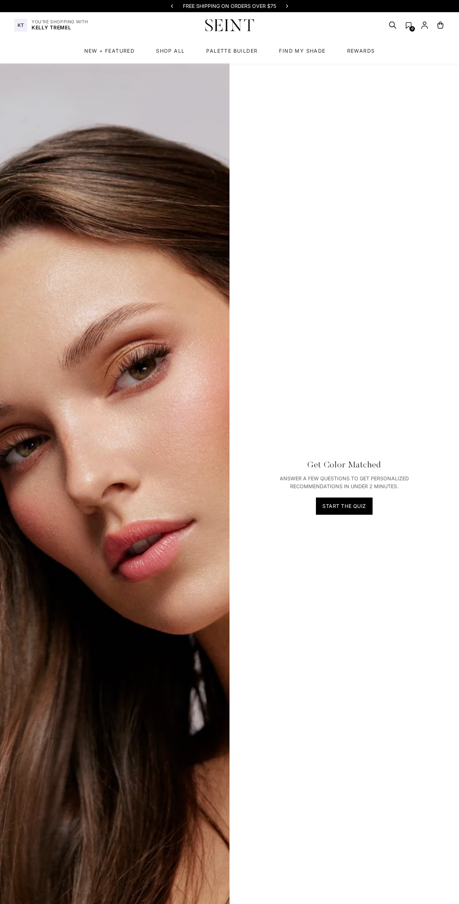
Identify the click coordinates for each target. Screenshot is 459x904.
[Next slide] (286, 6)
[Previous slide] (172, 6)
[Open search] (392, 25)
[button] (408, 25)
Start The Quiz (344, 506)
